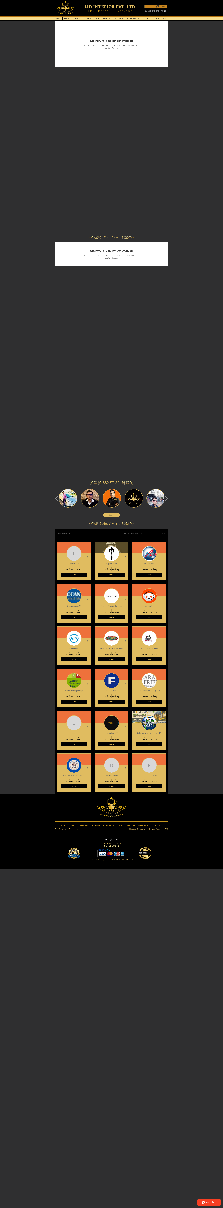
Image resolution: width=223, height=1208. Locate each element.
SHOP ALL (159, 826)
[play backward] (56, 498)
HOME (62, 826)
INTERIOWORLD (145, 826)
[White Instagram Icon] (111, 839)
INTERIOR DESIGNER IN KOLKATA (143, 833)
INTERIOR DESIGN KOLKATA (77, 833)
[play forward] (166, 498)
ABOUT (72, 826)
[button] (163, 11)
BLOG (121, 826)
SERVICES (84, 826)
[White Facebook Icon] (106, 839)
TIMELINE (96, 826)
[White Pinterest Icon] (116, 839)
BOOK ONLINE (109, 826)
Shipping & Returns (137, 829)
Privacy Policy (155, 829)
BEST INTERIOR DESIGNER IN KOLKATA (109, 833)
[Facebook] (153, 11)
